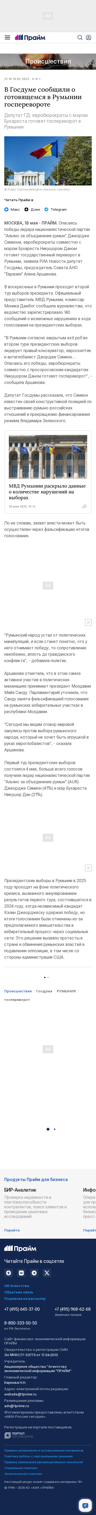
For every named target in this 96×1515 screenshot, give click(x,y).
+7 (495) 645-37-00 (22, 1309)
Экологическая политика (23, 1474)
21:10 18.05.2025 (16, 79)
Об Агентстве (16, 1286)
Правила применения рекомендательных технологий (43, 1462)
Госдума (44, 991)
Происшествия (48, 61)
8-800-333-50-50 (20, 1325)
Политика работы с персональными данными (38, 1456)
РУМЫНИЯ (66, 991)
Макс (15, 209)
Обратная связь (18, 1292)
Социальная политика (20, 1468)
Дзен (35, 209)
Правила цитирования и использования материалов (43, 1450)
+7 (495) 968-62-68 (73, 1312)
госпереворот (17, 999)
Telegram (59, 209)
